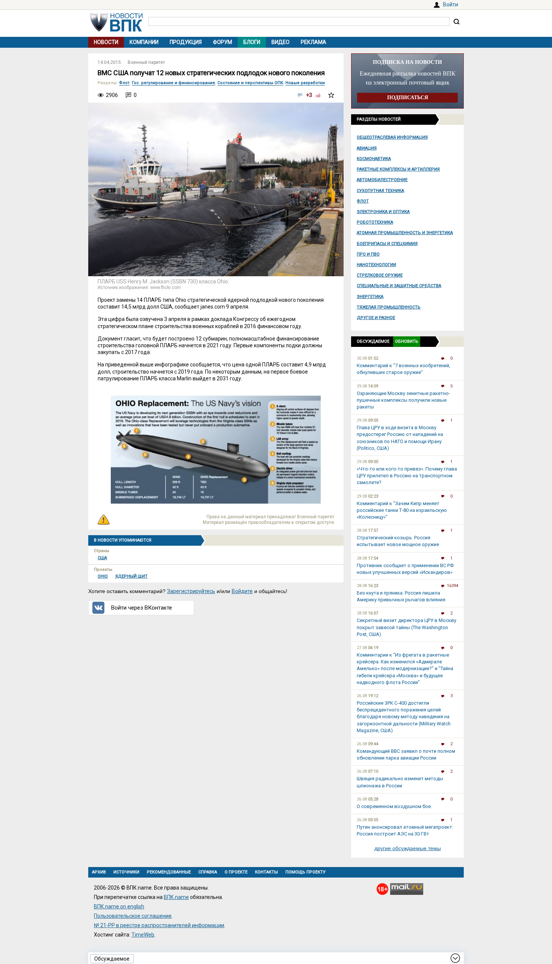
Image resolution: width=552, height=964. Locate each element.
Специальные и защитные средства (399, 285)
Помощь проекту (305, 872)
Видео (280, 42)
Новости (106, 42)
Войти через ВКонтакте (141, 607)
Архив (99, 872)
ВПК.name (176, 897)
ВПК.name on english (119, 906)
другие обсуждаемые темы (407, 848)
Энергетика (370, 296)
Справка (207, 872)
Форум (222, 42)
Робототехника (375, 222)
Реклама (313, 42)
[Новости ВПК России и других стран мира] (116, 30)
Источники (126, 872)
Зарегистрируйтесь (191, 591)
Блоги (251, 42)
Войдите (242, 591)
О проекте (236, 872)
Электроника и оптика (383, 211)
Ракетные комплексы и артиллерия (398, 169)
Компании (144, 42)
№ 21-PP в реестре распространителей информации (159, 925)
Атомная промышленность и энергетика (405, 232)
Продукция (186, 42)
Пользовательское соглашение (133, 916)
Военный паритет (146, 62)
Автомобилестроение (382, 179)
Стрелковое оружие (380, 275)
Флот (363, 201)
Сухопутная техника (380, 190)
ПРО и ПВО (368, 254)
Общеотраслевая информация (392, 137)
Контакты (266, 872)
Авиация (367, 148)
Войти (450, 5)
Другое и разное (376, 317)
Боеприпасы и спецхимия (387, 243)
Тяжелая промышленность (389, 307)
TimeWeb (142, 935)
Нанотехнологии (376, 264)
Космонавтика (374, 158)
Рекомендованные (169, 872)
